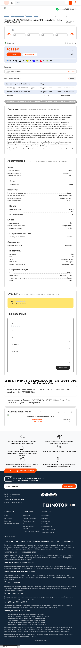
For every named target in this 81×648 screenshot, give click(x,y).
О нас (6, 515)
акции (15, 631)
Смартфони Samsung (48, 529)
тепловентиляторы (36, 597)
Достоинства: (15, 338)
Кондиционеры (9, 597)
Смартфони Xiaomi (47, 532)
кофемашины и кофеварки (22, 588)
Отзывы (38, 101)
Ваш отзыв (15, 351)
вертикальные (9, 608)
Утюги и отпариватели (12, 606)
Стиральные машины (11, 577)
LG (37, 575)
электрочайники (51, 588)
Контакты (26, 515)
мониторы (17, 568)
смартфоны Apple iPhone (18, 556)
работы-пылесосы (21, 608)
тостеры (42, 588)
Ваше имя (14, 331)
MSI (43, 566)
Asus (27, 566)
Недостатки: (15, 344)
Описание (10, 101)
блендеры (35, 588)
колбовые (54, 606)
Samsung (42, 575)
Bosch (27, 575)
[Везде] (66, 2)
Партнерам (8, 518)
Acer (23, 566)
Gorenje (32, 575)
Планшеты (52, 558)
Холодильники (9, 575)
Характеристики (24, 101)
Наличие (71, 101)
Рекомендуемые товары (55, 101)
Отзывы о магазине (29, 518)
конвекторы (48, 597)
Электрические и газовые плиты (15, 586)
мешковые (61, 606)
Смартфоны (45, 515)
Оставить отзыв (63, 368)
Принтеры (40, 568)
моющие (69, 606)
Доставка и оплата (29, 524)
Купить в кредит (29, 54)
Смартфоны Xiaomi (23, 558)
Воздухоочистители (11, 599)
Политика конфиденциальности (11, 522)
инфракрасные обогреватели (63, 597)
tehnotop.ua (21, 545)
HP (34, 566)
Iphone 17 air (45, 521)
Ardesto (17, 575)
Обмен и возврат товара (31, 531)
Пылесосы (47, 606)
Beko (22, 575)
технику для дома (33, 629)
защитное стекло (10, 560)
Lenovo (38, 566)
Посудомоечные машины (57, 577)
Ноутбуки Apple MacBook (12, 566)
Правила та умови (29, 521)
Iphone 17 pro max (47, 526)
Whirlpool (49, 575)
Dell (31, 566)
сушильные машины (41, 577)
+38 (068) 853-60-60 (66, 9)
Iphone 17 (44, 518)
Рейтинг (13, 324)
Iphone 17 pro (45, 524)
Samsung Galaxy (63, 556)
